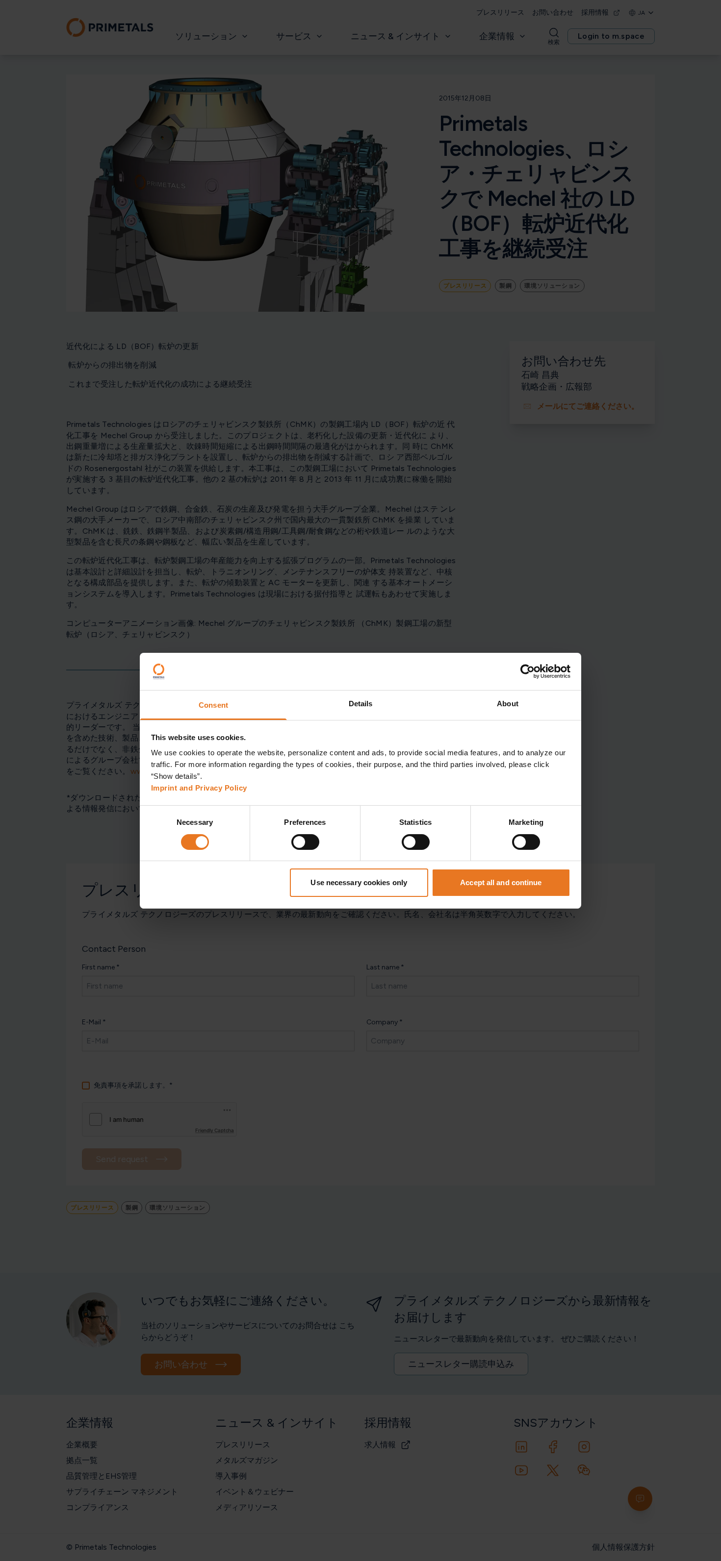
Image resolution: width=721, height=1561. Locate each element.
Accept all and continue (500, 882)
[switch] (305, 842)
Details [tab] (361, 703)
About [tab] (507, 703)
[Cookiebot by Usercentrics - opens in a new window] (527, 671)
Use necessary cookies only (358, 882)
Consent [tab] (213, 705)
